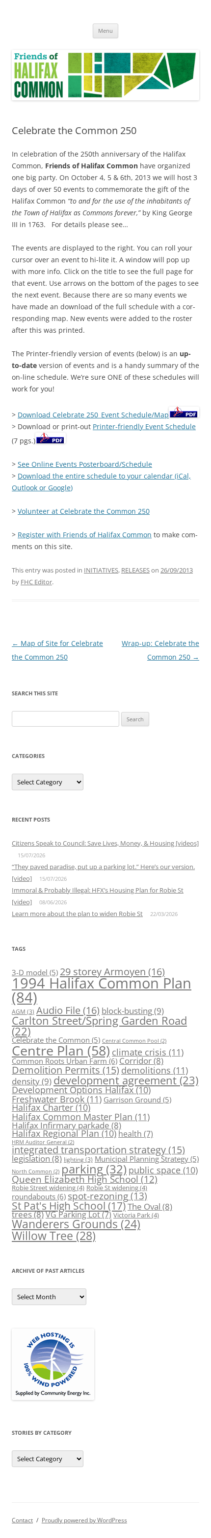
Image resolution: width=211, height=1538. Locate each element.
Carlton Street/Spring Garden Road (99, 1025)
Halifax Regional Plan (64, 1133)
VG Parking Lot (78, 1214)
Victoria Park (136, 1215)
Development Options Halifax (81, 1090)
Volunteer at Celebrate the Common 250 (84, 511)
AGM (23, 1012)
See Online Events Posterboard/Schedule (85, 464)
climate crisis (148, 1052)
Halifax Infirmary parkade (66, 1125)
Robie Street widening (48, 1187)
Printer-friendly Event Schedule (144, 426)
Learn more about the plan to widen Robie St (77, 913)
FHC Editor (36, 581)
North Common (35, 1171)
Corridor (141, 1060)
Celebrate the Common (56, 1040)
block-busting (133, 1010)
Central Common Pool (134, 1040)
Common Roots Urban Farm (64, 1061)
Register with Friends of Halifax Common (85, 534)
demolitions (154, 1070)
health (135, 1133)
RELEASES (135, 570)
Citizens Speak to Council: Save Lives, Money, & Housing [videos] (105, 843)
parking (94, 1169)
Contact (22, 1520)
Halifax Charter (51, 1107)
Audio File (68, 1010)
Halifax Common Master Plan (81, 1116)
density (32, 1081)
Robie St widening (116, 1187)
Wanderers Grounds (76, 1224)
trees (28, 1214)
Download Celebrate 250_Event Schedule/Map (93, 414)
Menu (105, 30)
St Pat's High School (69, 1206)
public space (163, 1170)
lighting (78, 1159)
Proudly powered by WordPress (84, 1520)
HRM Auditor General (43, 1142)
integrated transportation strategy (98, 1149)
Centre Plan (61, 1050)
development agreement (125, 1080)
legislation (37, 1158)
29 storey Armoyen (112, 971)
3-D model (35, 972)
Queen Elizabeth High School (85, 1179)
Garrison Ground (137, 1099)
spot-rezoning (107, 1195)
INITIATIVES (101, 570)
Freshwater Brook (57, 1099)
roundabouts (39, 1197)
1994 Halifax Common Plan (101, 990)
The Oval (150, 1206)
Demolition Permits (65, 1070)
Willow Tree (54, 1235)
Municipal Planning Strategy (147, 1159)
